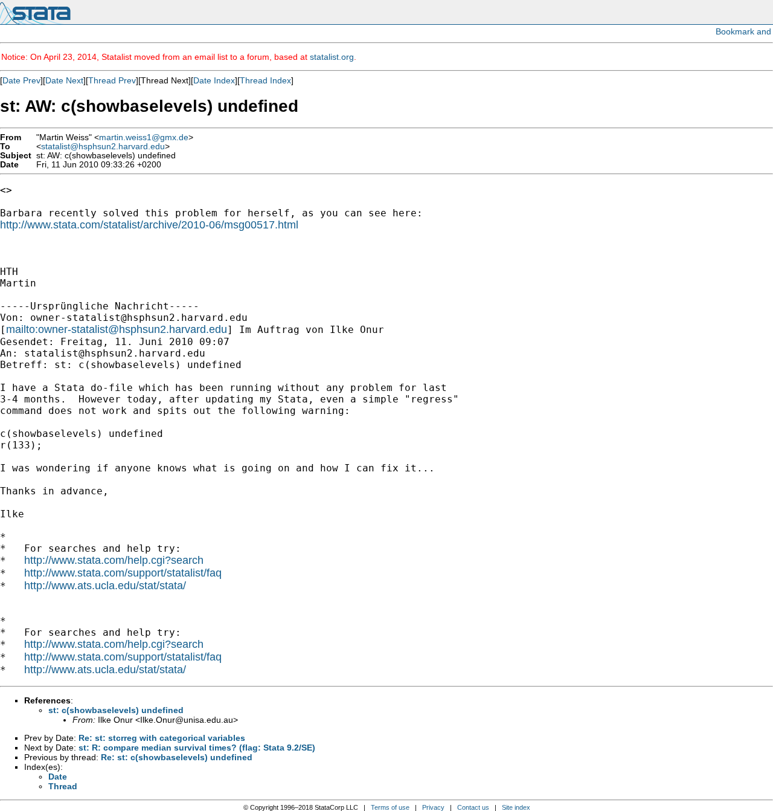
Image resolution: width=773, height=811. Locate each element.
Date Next (64, 80)
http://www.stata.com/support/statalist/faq (123, 573)
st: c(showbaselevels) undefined (116, 710)
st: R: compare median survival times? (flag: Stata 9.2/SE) (197, 747)
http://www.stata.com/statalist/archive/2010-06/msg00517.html (149, 225)
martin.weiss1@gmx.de (143, 137)
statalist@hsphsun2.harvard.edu (103, 146)
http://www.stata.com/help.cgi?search (114, 560)
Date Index (214, 80)
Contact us (473, 807)
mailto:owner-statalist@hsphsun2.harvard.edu (116, 329)
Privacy (433, 807)
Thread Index (265, 80)
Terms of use (390, 807)
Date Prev (21, 80)
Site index (516, 807)
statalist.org (332, 57)
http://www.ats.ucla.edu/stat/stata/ (105, 586)
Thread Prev (112, 80)
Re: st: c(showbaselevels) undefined (176, 757)
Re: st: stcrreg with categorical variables (162, 738)
